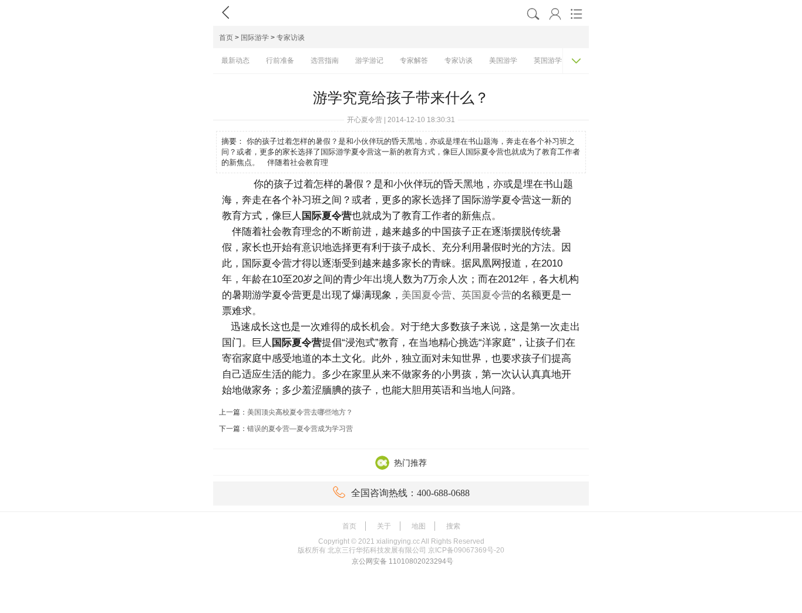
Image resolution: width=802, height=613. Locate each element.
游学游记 (369, 60)
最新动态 (235, 60)
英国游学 (548, 60)
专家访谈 (291, 37)
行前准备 (280, 60)
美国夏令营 (426, 295)
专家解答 (414, 60)
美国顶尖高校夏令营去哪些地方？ (300, 412)
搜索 (453, 526)
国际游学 (255, 37)
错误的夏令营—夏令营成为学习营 (300, 429)
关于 (384, 526)
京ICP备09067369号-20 (466, 550)
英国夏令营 (486, 295)
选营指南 (325, 60)
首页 (226, 37)
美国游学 (503, 60)
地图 (419, 526)
